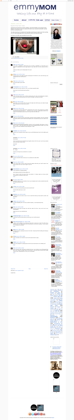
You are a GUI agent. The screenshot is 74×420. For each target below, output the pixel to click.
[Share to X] (16, 56)
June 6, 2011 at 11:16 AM (22, 148)
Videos (22, 58)
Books (59, 292)
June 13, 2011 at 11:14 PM (21, 242)
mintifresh (15, 194)
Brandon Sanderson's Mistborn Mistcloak (58, 280)
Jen (13, 179)
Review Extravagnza (58, 324)
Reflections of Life (56, 322)
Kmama (14, 229)
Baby (56, 290)
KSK (13, 116)
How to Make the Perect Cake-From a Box (58, 263)
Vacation (51, 332)
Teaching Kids (52, 329)
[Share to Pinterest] (18, 56)
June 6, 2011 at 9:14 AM (20, 94)
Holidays (52, 308)
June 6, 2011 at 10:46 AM (21, 130)
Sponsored (57, 328)
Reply (14, 71)
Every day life (58, 296)
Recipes (58, 319)
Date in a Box (57, 236)
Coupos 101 (54, 294)
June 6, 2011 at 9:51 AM (20, 108)
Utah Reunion (58, 331)
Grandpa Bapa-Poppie (17, 215)
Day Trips (58, 295)
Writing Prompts (53, 334)
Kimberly (14, 242)
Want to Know (58, 333)
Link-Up (57, 311)
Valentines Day (58, 332)
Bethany (14, 74)
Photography (54, 316)
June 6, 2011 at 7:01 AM (19, 64)
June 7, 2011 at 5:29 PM (20, 229)
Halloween (59, 306)
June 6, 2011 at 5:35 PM (20, 201)
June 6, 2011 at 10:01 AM (19, 116)
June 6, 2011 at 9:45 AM (19, 101)
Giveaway (52, 306)
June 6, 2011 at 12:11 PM (19, 156)
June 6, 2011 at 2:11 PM (20, 186)
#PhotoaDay (52, 289)
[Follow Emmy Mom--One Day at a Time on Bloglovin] (56, 51)
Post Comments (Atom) (20, 270)
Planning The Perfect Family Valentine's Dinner (58, 271)
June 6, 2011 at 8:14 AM (20, 74)
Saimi (14, 64)
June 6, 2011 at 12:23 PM (24, 168)
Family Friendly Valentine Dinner (58, 245)
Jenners (14, 201)
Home (30, 268)
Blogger (52, 417)
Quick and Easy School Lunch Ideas (58, 254)
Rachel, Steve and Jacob (17, 221)
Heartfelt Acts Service (55, 307)
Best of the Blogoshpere (56, 291)
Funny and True (56, 304)
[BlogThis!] (15, 56)
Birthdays (52, 292)
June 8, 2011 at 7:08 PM (21, 236)
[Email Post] (13, 56)
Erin (14, 156)
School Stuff (58, 327)
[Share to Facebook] (17, 56)
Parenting (52, 315)
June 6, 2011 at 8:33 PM (25, 215)
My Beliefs (59, 313)
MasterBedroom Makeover (54, 312)
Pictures (52, 317)
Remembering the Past (17, 58)
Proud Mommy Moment (56, 319)
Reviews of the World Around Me (56, 326)
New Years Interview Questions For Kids (58, 229)
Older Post (46, 268)
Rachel (14, 108)
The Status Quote (56, 330)
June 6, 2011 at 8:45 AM (23, 86)
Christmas (52, 293)
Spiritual (51, 328)
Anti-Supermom (16, 86)
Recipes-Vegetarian (53, 320)
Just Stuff (56, 309)
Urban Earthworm (16, 168)
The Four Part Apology (57, 220)
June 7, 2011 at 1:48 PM (26, 221)
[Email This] (14, 56)
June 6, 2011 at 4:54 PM (21, 194)
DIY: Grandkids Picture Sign (58, 212)
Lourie (14, 94)
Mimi (14, 101)
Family (55, 298)
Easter (51, 296)
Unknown (15, 236)
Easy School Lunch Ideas (58, 205)
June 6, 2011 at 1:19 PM (19, 179)
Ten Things (59, 329)
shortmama (15, 130)
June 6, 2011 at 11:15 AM (22, 137)
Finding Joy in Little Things (56, 299)
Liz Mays (14, 186)
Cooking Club (59, 293)
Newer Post (13, 268)
